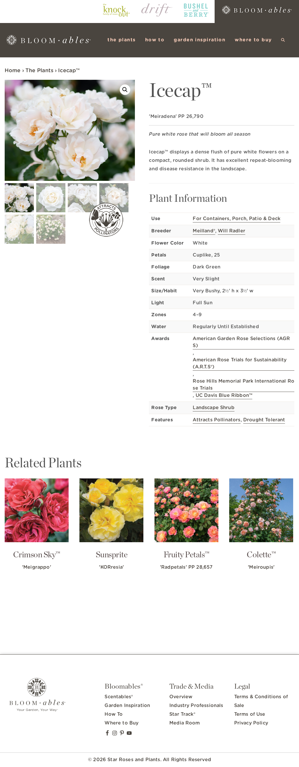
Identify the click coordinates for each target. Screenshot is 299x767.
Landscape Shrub (213, 407)
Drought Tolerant (264, 420)
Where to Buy (121, 723)
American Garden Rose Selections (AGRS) (241, 342)
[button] (283, 40)
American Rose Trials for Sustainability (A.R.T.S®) (239, 363)
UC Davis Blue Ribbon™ (224, 395)
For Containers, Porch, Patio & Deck (236, 218)
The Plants (39, 70)
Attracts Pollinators (216, 420)
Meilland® (204, 231)
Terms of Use (249, 714)
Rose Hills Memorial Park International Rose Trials (243, 384)
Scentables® (119, 696)
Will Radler (231, 231)
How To (114, 714)
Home (13, 70)
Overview (180, 696)
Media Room (184, 723)
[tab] (221, 161)
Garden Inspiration (127, 705)
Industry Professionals (196, 705)
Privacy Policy (251, 723)
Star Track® (182, 714)
